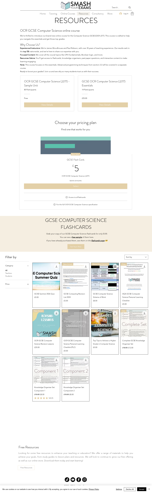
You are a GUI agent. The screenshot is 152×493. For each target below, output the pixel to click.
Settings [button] (119, 489)
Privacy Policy (94, 489)
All (6, 270)
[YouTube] (73, 479)
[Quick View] (46, 276)
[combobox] (136, 257)
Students (8, 276)
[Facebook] (78, 479)
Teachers (8, 273)
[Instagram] (84, 479)
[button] (132, 13)
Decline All (130, 489)
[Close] (149, 489)
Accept (141, 489)
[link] (43, 398)
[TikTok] (67, 479)
